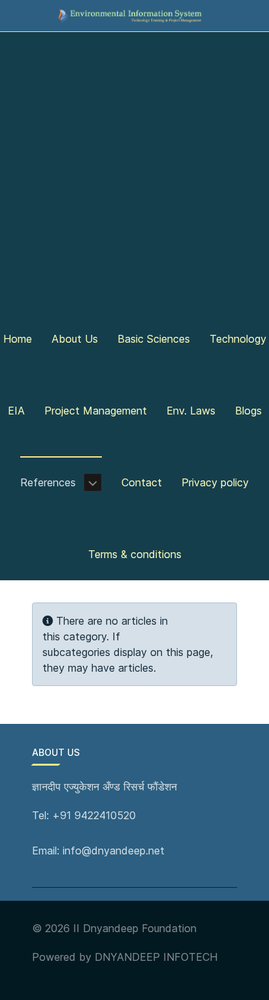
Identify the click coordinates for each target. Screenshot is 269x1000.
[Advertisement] (134, 172)
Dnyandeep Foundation (140, 928)
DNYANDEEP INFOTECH (156, 956)
